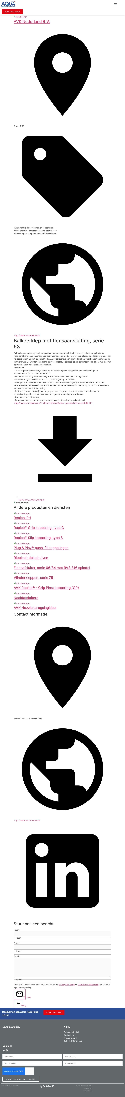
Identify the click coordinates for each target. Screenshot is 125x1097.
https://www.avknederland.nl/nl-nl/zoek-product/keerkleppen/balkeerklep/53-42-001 (53, 403)
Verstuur (24, 997)
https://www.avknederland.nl (27, 335)
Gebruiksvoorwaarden (88, 984)
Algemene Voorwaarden (84, 1086)
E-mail (17, 943)
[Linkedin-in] (3, 1050)
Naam (16, 930)
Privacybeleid (87, 1091)
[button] (115, 4)
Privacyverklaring (67, 984)
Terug (22, 1005)
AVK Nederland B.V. (32, 21)
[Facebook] (7, 1050)
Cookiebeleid (87, 1088)
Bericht (17, 956)
